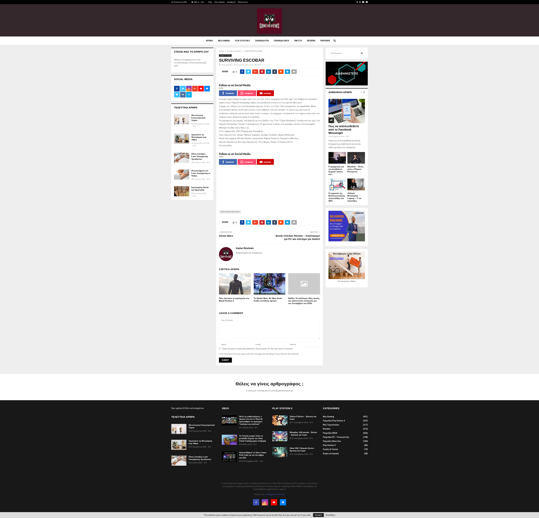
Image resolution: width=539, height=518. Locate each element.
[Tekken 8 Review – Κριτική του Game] (279, 420)
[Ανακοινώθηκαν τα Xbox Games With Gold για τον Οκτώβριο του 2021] (229, 456)
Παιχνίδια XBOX (330, 433)
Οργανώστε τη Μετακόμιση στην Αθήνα (198, 137)
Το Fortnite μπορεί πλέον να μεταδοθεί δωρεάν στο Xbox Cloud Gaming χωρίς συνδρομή (252, 438)
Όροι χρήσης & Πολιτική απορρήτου (187, 408)
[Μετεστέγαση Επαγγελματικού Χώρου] (181, 119)
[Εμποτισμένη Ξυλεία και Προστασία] (181, 191)
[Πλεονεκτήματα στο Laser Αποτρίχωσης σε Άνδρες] (181, 175)
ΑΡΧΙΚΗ (209, 41)
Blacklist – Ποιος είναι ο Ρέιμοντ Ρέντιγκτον (355, 169)
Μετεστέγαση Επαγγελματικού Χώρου (198, 117)
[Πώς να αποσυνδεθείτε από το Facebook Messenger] (346, 111)
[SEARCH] (362, 53)
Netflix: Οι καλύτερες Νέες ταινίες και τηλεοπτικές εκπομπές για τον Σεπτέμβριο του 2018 (304, 300)
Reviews (311, 41)
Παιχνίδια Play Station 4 (334, 421)
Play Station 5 (242, 41)
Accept (318, 515)
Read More (330, 515)
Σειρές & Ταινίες (225, 55)
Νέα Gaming (328, 416)
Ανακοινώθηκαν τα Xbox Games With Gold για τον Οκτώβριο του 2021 (252, 455)
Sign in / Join (198, 2)
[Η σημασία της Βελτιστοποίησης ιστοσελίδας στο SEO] (337, 184)
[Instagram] (265, 502)
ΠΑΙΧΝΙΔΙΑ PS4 (262, 41)
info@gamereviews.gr (275, 494)
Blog (210, 2)
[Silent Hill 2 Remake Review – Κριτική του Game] (279, 452)
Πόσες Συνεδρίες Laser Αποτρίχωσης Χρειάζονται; (199, 156)
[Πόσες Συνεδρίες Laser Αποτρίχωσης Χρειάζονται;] (181, 158)
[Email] (283, 502)
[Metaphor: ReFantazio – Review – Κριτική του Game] (279, 436)
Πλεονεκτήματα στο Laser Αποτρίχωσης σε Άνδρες (200, 173)
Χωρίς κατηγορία (331, 453)
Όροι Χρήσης (219, 2)
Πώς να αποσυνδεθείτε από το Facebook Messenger (343, 129)
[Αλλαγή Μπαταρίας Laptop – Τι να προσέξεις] (356, 184)
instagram (248, 93)
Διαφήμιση (231, 2)
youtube (267, 93)
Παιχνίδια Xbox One (332, 441)
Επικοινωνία (243, 2)
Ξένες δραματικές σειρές (230, 212)
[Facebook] (256, 502)
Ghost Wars (226, 235)
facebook (230, 93)
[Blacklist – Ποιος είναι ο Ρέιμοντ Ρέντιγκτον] (356, 158)
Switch (298, 41)
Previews (325, 41)
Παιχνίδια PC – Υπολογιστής (336, 437)
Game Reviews (226, 65)
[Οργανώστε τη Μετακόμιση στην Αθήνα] (181, 138)
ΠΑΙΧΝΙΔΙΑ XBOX (281, 41)
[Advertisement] (269, 185)
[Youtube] (274, 502)
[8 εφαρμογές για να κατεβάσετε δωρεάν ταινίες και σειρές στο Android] (337, 158)
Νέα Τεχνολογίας (331, 425)
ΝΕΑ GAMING (224, 41)
